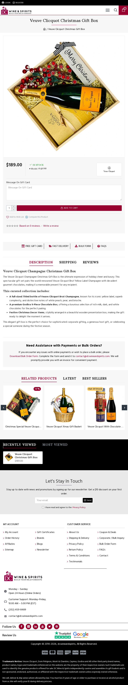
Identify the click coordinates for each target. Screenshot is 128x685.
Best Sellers (94, 379)
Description (41, 263)
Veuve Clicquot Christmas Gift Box (26, 455)
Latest (69, 379)
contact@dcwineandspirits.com (93, 356)
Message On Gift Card (18, 182)
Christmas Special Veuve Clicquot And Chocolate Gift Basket (23, 426)
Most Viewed (55, 445)
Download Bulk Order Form (24, 356)
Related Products (39, 379)
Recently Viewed (19, 445)
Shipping (68, 263)
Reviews (91, 263)
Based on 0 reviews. (30, 226)
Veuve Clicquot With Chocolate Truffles (106, 426)
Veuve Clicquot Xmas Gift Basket (64, 426)
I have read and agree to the (65, 507)
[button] (3, 407)
